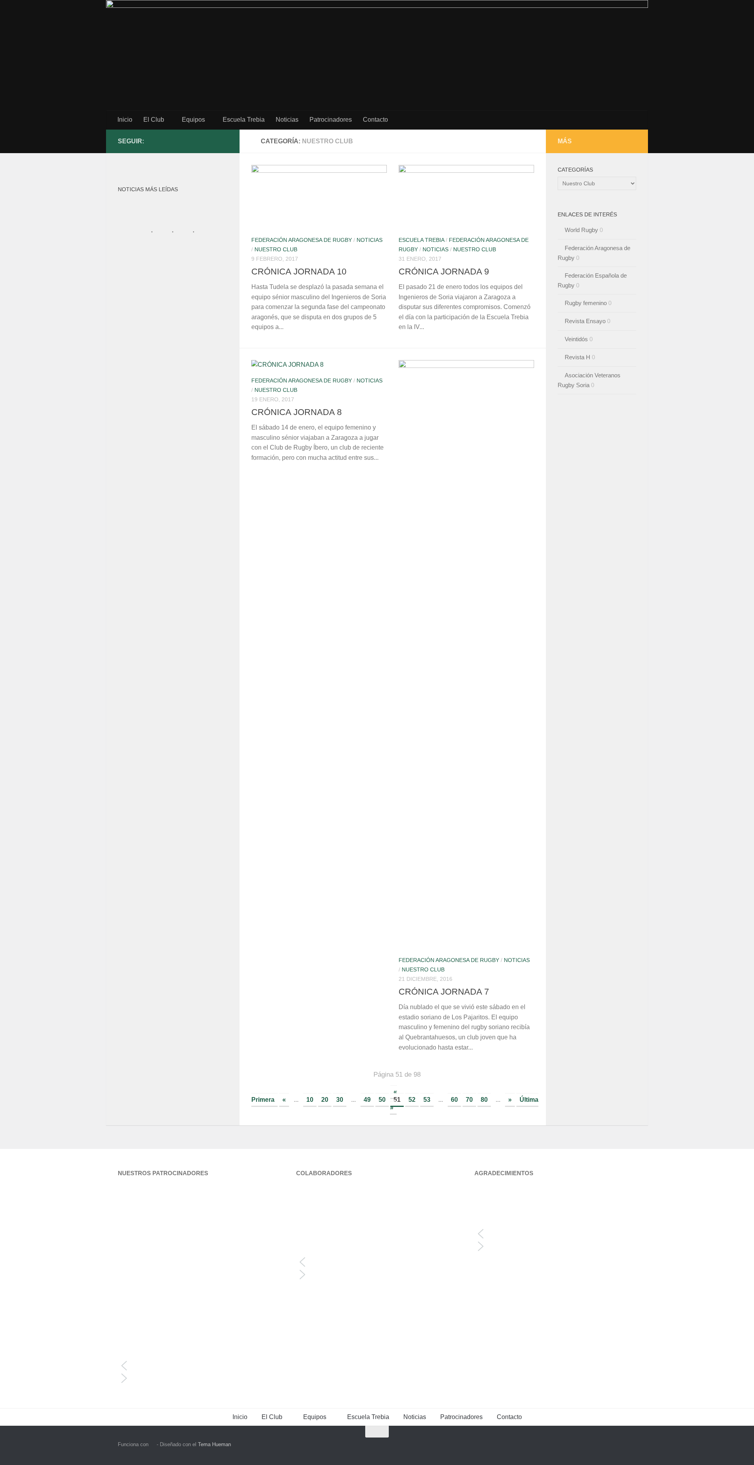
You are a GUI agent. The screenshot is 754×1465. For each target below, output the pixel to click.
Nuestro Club (275, 249)
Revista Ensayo (585, 321)
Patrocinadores (330, 119)
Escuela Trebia (244, 119)
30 (339, 1099)
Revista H (577, 357)
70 (469, 1099)
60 (454, 1099)
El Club (153, 119)
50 (382, 1099)
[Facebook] (223, 141)
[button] (199, 1365)
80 (484, 1099)
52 (411, 1099)
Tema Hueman (214, 1444)
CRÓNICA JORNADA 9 (444, 271)
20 (324, 1099)
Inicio (124, 119)
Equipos (193, 119)
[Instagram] (210, 141)
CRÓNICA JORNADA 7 (444, 992)
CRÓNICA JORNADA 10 (298, 271)
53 (426, 1099)
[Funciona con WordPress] (152, 1444)
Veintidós (576, 339)
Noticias (287, 119)
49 (367, 1099)
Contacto (375, 119)
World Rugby (581, 230)
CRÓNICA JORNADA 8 (296, 412)
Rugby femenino (586, 303)
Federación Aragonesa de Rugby (301, 240)
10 (309, 1099)
